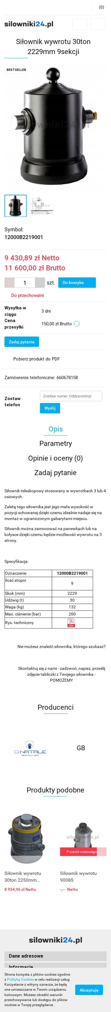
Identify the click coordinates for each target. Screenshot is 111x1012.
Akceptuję (89, 990)
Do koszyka (74, 282)
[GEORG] (81, 748)
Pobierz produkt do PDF (36, 359)
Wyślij (50, 408)
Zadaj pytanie (22, 342)
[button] (99, 7)
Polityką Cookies (20, 979)
